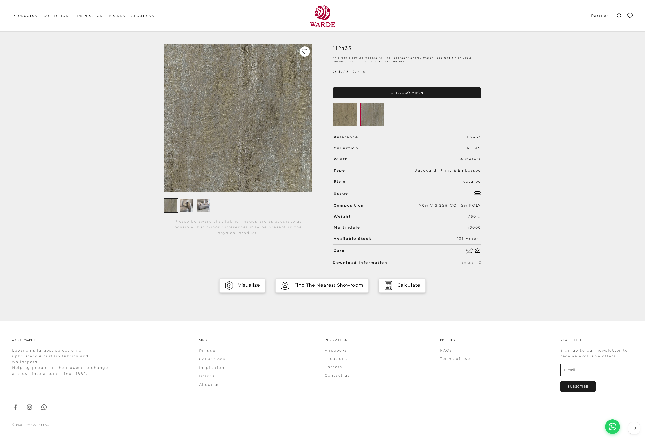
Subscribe (578, 386)
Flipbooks (336, 350)
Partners (601, 15)
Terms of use (455, 358)
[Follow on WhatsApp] (44, 407)
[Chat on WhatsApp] (612, 426)
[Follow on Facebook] (15, 407)
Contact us (337, 375)
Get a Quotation (407, 93)
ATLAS (474, 148)
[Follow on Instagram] (29, 407)
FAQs (446, 350)
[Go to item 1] (171, 205)
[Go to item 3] (203, 205)
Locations (336, 358)
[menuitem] (25, 15)
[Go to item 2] (187, 205)
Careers (333, 367)
